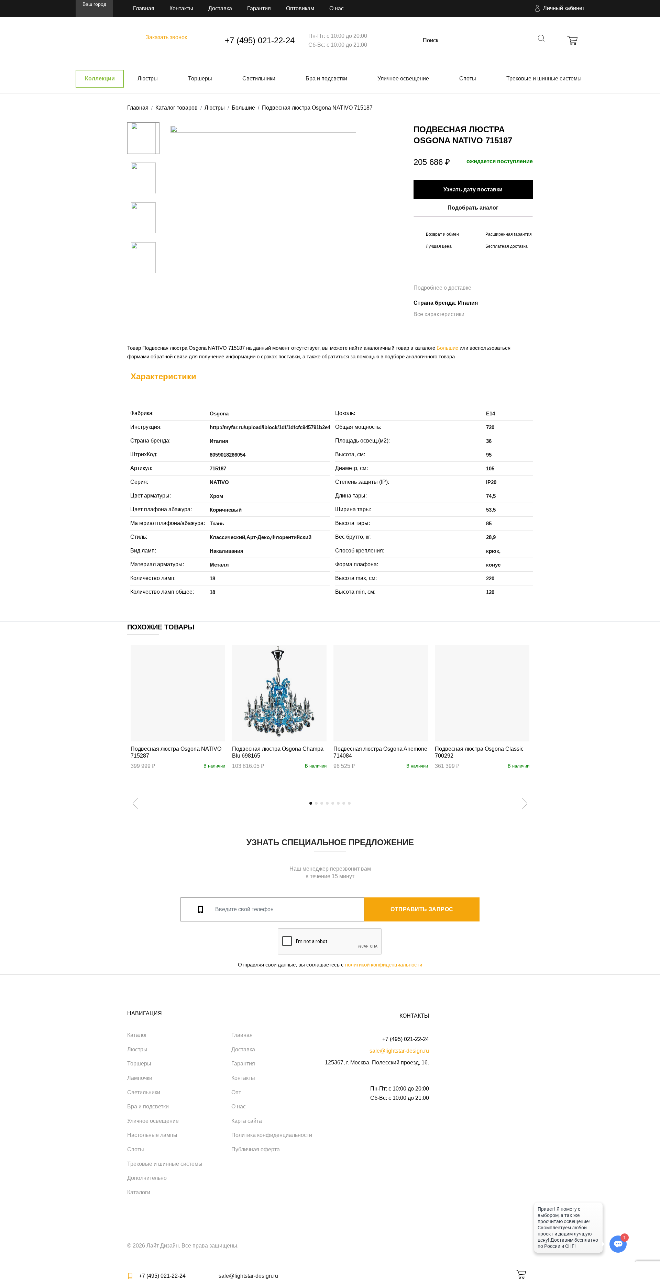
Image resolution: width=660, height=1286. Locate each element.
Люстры (148, 78)
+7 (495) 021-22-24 (260, 40)
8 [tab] (349, 803)
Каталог (137, 1035)
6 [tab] (338, 803)
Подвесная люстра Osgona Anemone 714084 (380, 752)
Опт (236, 1092)
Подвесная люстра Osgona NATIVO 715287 (176, 752)
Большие (447, 348)
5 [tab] (332, 803)
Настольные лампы (152, 1135)
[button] (558, 8)
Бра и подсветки (326, 78)
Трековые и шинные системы (544, 78)
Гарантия (259, 8)
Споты (467, 78)
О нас (336, 8)
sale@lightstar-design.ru (399, 1051)
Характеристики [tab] (163, 376)
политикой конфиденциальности (383, 965)
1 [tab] (310, 803)
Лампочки (139, 1078)
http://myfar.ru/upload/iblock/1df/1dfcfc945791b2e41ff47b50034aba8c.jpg (296, 427)
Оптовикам (300, 8)
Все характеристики (439, 314)
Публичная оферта (255, 1149)
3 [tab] (321, 803)
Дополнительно (147, 1178)
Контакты (181, 8)
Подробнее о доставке (442, 288)
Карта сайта (246, 1121)
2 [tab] (316, 803)
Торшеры (200, 78)
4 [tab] (327, 803)
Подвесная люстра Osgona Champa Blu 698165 (277, 752)
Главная (143, 8)
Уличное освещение (403, 78)
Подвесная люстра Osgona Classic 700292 (479, 752)
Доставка (220, 8)
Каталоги (138, 1192)
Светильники (258, 78)
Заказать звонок (166, 37)
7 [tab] (343, 803)
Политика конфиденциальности (271, 1135)
